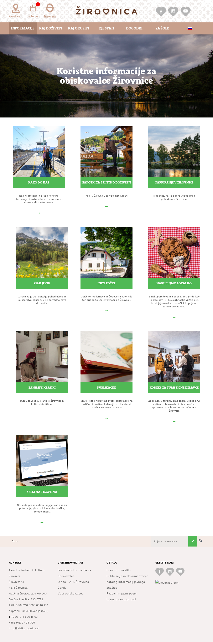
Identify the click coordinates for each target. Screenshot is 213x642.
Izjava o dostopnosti (121, 599)
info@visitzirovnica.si (24, 628)
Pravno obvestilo (118, 570)
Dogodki (134, 28)
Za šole (162, 28)
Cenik (62, 588)
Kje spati (106, 28)
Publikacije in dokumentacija (127, 576)
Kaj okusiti (78, 28)
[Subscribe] (192, 541)
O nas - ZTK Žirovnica (73, 582)
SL (14, 541)
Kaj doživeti (50, 28)
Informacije (22, 28)
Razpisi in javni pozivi (121, 594)
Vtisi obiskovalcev (70, 594)
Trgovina (50, 16)
